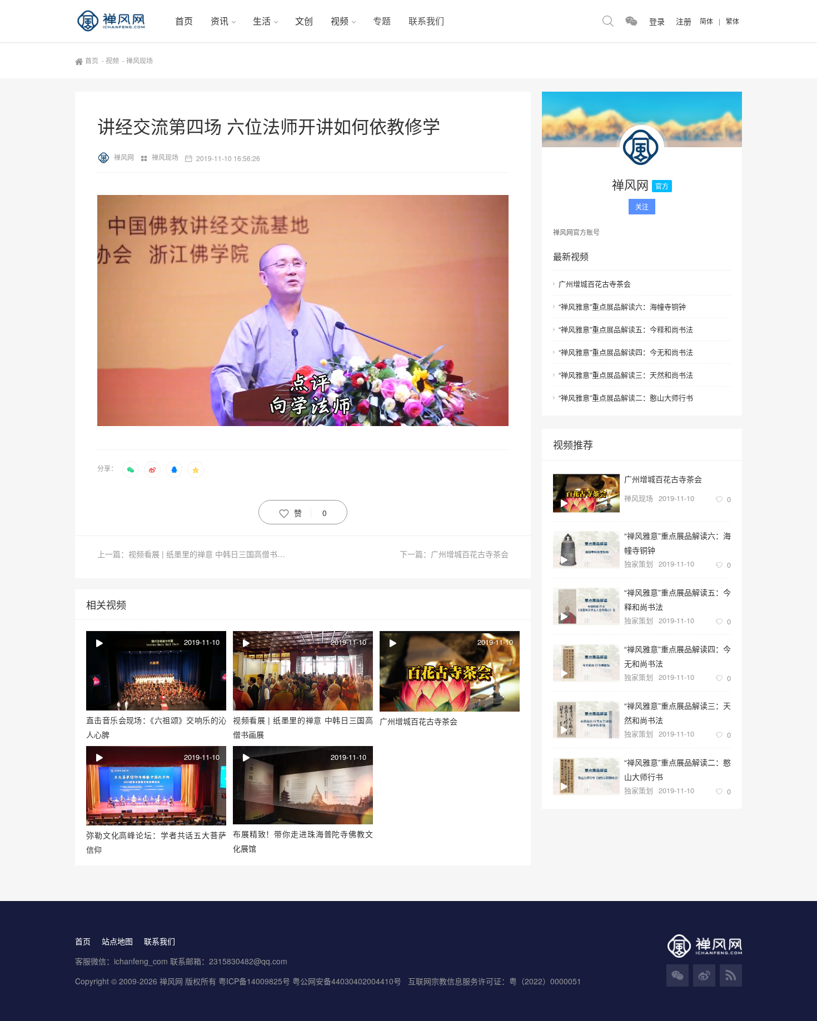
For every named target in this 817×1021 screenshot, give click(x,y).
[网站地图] (731, 975)
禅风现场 (166, 157)
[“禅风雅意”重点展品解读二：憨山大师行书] (586, 776)
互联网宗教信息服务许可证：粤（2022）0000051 (494, 981)
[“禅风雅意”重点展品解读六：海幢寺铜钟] (586, 549)
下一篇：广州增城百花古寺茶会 (454, 553)
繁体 (732, 21)
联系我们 (426, 20)
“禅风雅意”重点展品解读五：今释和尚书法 (626, 329)
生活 (262, 20)
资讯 (219, 20)
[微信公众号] (677, 975)
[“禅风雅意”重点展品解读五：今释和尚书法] (586, 606)
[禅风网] (120, 21)
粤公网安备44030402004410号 (347, 981)
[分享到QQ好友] (174, 469)
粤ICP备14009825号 (254, 981)
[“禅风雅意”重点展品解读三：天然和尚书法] (586, 719)
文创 (304, 20)
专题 (382, 20)
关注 (642, 206)
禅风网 (125, 157)
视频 (339, 20)
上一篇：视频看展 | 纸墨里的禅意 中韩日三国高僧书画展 (195, 553)
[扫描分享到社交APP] (130, 469)
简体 (706, 21)
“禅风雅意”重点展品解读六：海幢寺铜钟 (622, 306)
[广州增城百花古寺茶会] (586, 493)
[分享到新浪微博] (152, 469)
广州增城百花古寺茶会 (595, 283)
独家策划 (638, 563)
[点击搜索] (608, 21)
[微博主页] (704, 975)
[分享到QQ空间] (195, 469)
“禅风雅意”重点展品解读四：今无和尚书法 (626, 352)
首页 (184, 20)
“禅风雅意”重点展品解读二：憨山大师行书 (626, 397)
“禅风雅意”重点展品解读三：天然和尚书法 (626, 374)
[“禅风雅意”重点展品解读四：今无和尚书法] (586, 663)
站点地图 (117, 941)
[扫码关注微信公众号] (631, 21)
